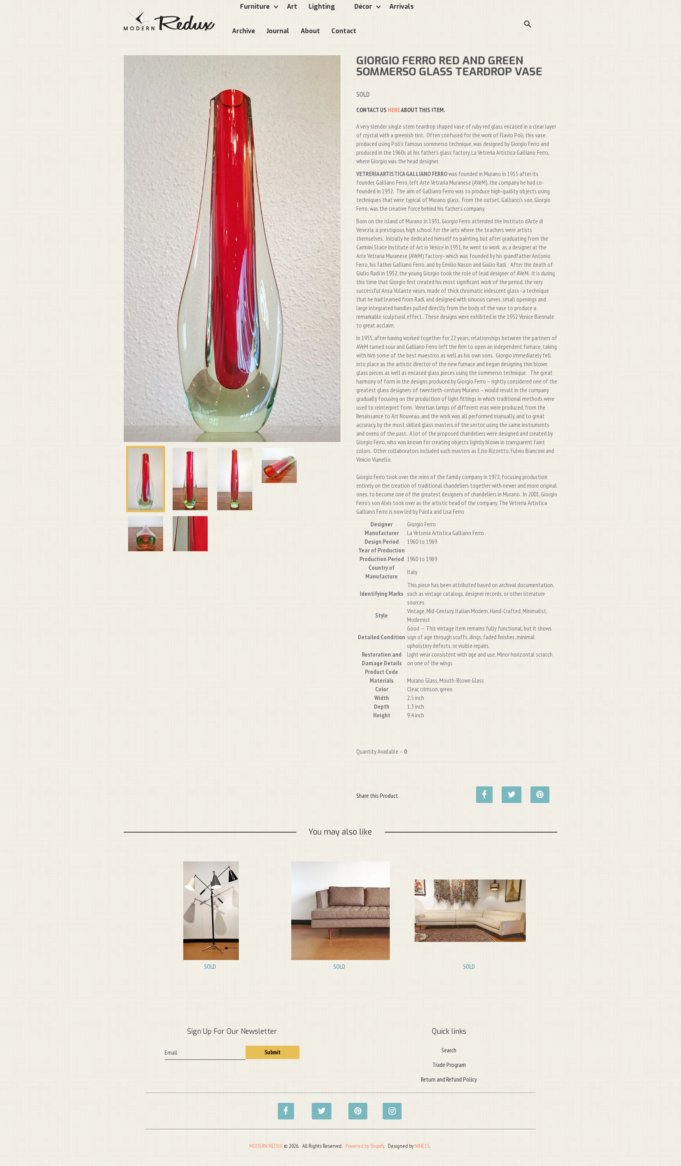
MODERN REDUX (266, 1145)
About (310, 31)
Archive (243, 31)
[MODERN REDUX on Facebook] (284, 1107)
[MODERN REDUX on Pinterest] (354, 1107)
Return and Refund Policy (449, 1079)
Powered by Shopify (365, 1145)
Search (448, 1050)
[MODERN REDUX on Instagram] (388, 1107)
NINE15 (422, 1145)
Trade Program (449, 1065)
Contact (343, 31)
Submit (272, 1052)
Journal (277, 31)
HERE (394, 110)
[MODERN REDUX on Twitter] (318, 1107)
